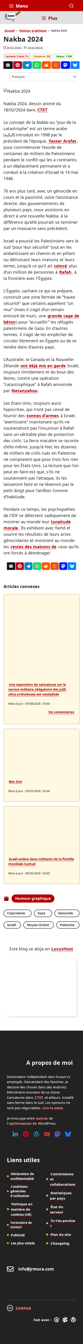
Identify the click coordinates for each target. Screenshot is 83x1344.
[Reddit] (46, 65)
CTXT (42, 110)
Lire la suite (52, 1107)
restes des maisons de (33, 546)
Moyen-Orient (38, 925)
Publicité (18, 1235)
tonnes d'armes (43, 415)
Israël (11, 925)
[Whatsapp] (37, 65)
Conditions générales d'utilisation (19, 1191)
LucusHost (62, 949)
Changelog (59, 1243)
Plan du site (60, 1234)
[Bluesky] (75, 65)
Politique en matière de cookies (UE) (22, 1209)
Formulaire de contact (21, 1225)
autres (41, 1118)
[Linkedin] (15, 1134)
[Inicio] (13, 17)
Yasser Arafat (62, 141)
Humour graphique (32, 31)
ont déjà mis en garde (43, 365)
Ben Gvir (15, 781)
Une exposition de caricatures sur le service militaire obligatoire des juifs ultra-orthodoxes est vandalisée (37, 689)
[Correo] (8, 65)
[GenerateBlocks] (65, 1319)
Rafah (65, 272)
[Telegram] (27, 65)
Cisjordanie (16, 913)
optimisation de (23, 1123)
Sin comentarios (61, 712)
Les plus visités (23, 1243)
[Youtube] (47, 1134)
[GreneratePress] (57, 1319)
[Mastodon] (65, 65)
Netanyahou (25, 390)
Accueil (10, 31)
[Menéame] (56, 65)
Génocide (65, 913)
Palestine (67, 925)
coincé (60, 266)
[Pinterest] (17, 65)
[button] (71, 6)
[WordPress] (36, 1134)
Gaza (41, 913)
